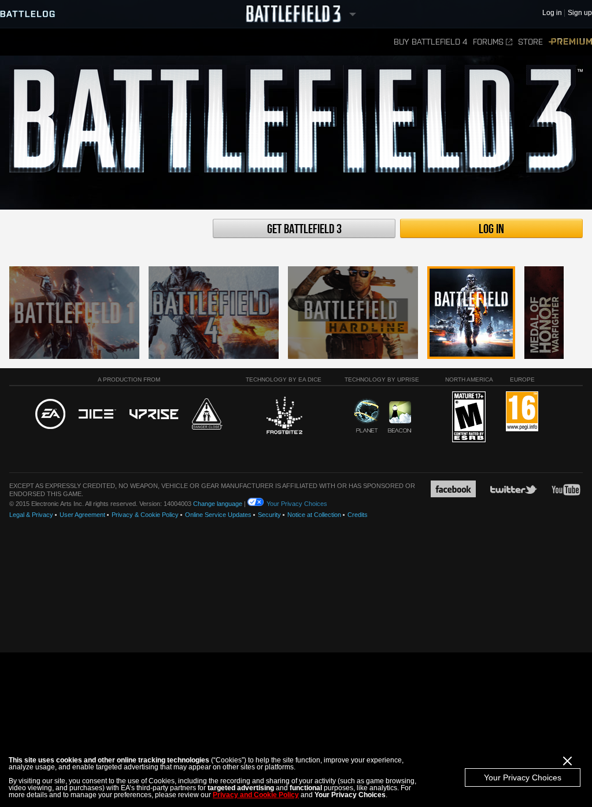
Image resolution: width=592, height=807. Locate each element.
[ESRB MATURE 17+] (469, 417)
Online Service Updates (218, 514)
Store (530, 42)
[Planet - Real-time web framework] (366, 416)
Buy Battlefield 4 (430, 42)
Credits (357, 514)
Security (269, 514)
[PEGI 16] (522, 411)
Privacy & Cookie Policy (145, 514)
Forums (488, 42)
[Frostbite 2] (284, 416)
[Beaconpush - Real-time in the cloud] (399, 417)
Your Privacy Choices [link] (297, 503)
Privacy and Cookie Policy (256, 795)
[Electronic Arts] (50, 414)
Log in (491, 229)
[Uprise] (154, 414)
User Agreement (82, 514)
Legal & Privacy (31, 514)
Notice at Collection (314, 514)
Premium (570, 42)
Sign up (580, 13)
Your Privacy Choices (522, 777)
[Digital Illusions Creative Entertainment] (97, 414)
